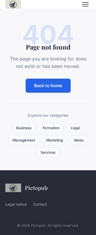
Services (48, 152)
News (79, 140)
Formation (51, 128)
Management (24, 140)
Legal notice (16, 204)
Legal (75, 128)
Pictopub (36, 187)
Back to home (48, 85)
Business (23, 128)
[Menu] (85, 4)
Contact (40, 204)
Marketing (54, 140)
